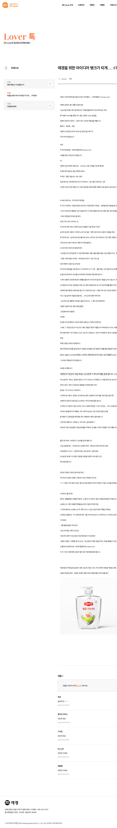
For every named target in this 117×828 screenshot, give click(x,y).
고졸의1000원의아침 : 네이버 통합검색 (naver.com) (77, 546)
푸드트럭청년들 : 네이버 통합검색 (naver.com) (75, 150)
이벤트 (102, 5)
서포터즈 (81, 5)
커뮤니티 (113, 5)
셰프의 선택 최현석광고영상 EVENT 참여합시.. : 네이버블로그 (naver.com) (85, 97)
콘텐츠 (92, 5)
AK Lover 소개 (67, 5)
